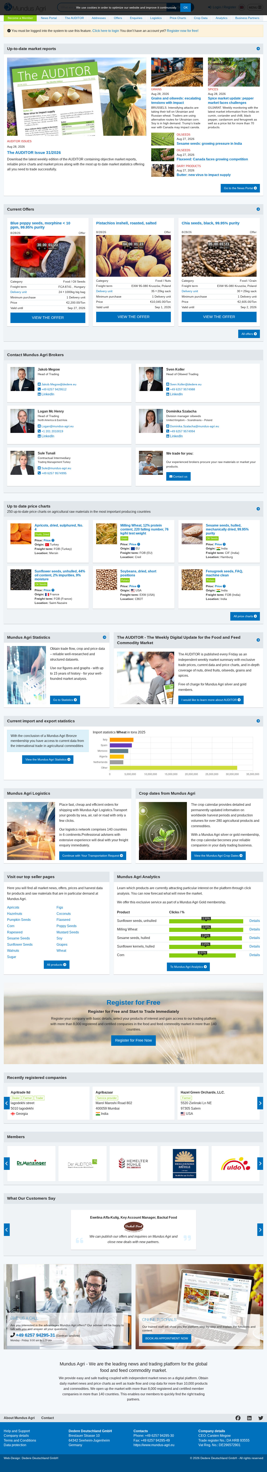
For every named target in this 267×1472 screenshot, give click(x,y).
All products (55, 964)
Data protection (15, 1445)
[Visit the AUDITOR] (258, 640)
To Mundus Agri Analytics (187, 966)
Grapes (62, 944)
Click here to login (105, 31)
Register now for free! (182, 31)
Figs (60, 907)
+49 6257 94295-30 (159, 1435)
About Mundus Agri (19, 1418)
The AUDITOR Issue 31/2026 (34, 152)
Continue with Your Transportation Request (91, 855)
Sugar (11, 957)
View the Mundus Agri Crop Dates (216, 855)
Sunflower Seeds (20, 944)
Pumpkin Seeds (19, 919)
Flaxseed (63, 919)
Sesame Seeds (18, 938)
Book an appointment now (166, 1338)
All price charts (244, 616)
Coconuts (64, 913)
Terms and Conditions (20, 1440)
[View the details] (47, 257)
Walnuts (13, 950)
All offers (248, 334)
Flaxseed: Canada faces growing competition (212, 159)
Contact (47, 1418)
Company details (16, 1435)
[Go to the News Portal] (258, 48)
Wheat (61, 950)
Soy (59, 938)
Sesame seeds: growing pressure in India (209, 143)
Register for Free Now (133, 1040)
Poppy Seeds (67, 926)
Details (254, 921)
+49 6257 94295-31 (35, 1335)
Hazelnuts (14, 913)
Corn (10, 926)
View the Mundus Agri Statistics (46, 759)
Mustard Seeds (68, 932)
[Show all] (258, 209)
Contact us (179, 476)
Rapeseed (15, 932)
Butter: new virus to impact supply (204, 175)
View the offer (48, 318)
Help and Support (17, 1431)
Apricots (13, 907)
